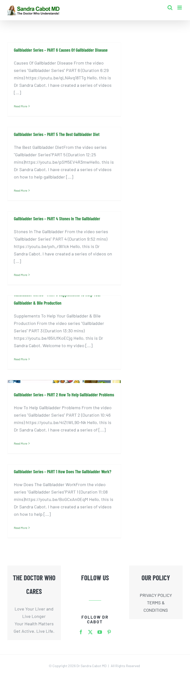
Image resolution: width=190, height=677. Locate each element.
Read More (20, 106)
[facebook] (81, 632)
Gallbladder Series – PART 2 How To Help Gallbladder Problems (64, 394)
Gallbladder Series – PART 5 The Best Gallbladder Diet (56, 134)
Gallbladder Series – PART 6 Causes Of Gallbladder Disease (61, 50)
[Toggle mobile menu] (180, 7)
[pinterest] (109, 632)
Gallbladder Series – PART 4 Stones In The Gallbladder (57, 218)
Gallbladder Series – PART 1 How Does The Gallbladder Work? (62, 471)
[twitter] (90, 632)
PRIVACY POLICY (156, 595)
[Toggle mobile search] (169, 7)
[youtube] (99, 632)
